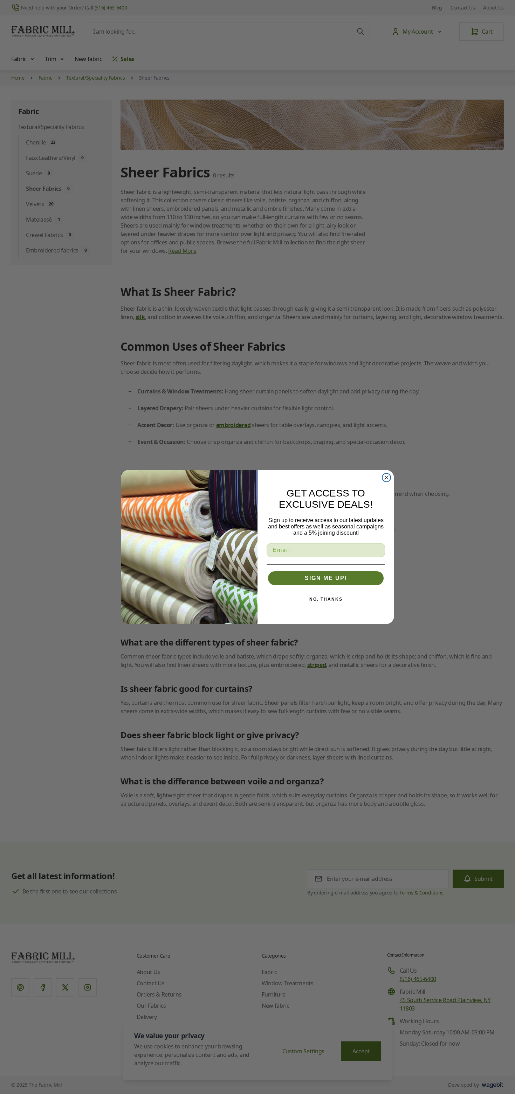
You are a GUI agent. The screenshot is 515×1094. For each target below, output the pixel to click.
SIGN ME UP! (326, 578)
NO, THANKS (326, 599)
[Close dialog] (386, 477)
